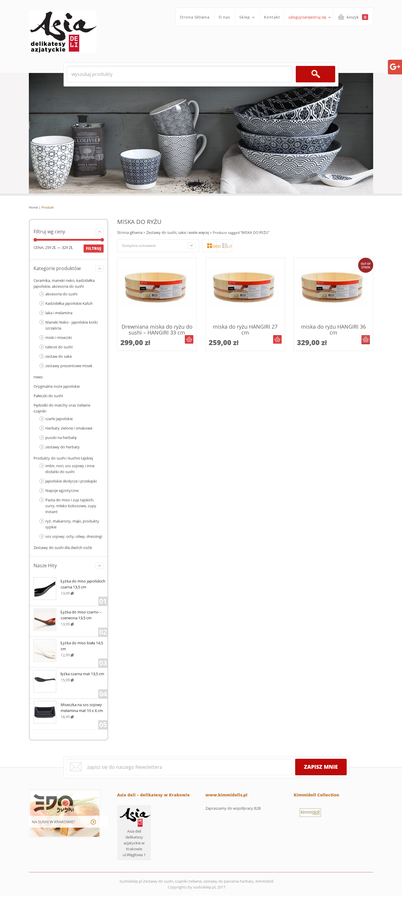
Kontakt (272, 17)
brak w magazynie (365, 339)
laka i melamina (58, 312)
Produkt (47, 207)
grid (214, 246)
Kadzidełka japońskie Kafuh (69, 303)
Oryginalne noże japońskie (57, 386)
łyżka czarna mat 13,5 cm (82, 673)
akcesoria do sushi (61, 294)
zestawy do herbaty (62, 447)
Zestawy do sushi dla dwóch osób (63, 547)
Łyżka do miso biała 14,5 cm (82, 645)
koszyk (356, 17)
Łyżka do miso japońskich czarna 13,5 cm (83, 584)
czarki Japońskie (59, 418)
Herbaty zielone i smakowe (68, 428)
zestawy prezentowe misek (68, 365)
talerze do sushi (59, 347)
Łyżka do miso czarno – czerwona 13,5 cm (81, 614)
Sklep (242, 17)
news (38, 377)
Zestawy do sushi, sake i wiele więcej (177, 232)
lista (229, 246)
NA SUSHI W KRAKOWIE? (53, 821)
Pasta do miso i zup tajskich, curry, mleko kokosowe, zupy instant (70, 505)
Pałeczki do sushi (48, 395)
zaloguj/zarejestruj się (307, 17)
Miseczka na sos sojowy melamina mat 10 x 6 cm (82, 707)
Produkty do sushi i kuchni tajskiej (63, 458)
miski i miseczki (58, 337)
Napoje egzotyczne (62, 490)
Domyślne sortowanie (139, 245)
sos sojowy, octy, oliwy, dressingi (73, 536)
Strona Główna (195, 17)
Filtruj (93, 248)
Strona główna (129, 232)
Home (33, 207)
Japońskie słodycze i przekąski (71, 481)
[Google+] (395, 66)
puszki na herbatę (61, 437)
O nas (224, 17)
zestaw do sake (58, 356)
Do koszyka (189, 339)
